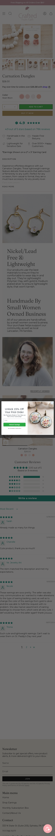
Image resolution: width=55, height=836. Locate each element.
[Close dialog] (52, 403)
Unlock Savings (14, 424)
